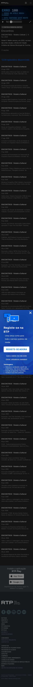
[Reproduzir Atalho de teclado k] (3, 685)
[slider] (16, 685)
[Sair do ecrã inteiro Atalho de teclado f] (30, 685)
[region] (16, 343)
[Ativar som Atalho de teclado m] (7, 685)
